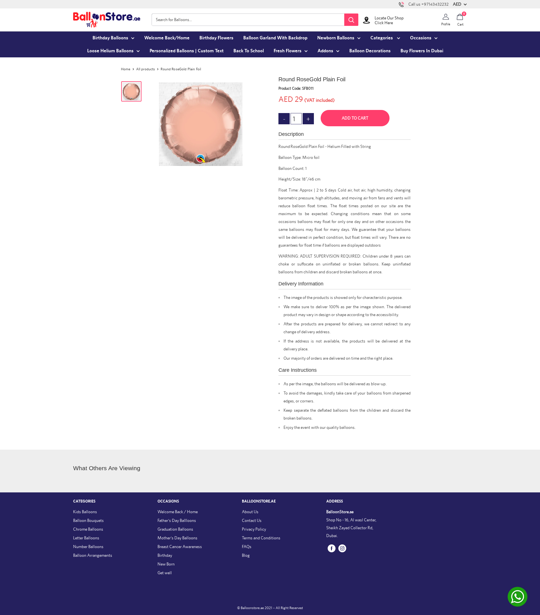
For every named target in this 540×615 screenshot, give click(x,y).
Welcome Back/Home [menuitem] (167, 37)
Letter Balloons (86, 537)
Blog (246, 555)
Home (125, 69)
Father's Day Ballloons (177, 520)
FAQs (246, 546)
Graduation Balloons (175, 529)
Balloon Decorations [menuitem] (370, 50)
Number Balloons (88, 546)
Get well (165, 572)
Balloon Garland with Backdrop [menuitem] (275, 37)
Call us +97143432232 (428, 4)
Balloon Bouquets (88, 520)
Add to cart (355, 118)
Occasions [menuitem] (420, 37)
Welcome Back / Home (178, 511)
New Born (166, 564)
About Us (250, 511)
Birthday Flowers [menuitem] (216, 37)
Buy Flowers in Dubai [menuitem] (421, 50)
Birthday (165, 555)
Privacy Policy (254, 529)
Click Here (384, 22)
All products (145, 69)
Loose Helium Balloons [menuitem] (110, 50)
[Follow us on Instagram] (342, 548)
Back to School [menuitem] (248, 50)
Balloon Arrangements (92, 555)
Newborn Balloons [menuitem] (335, 37)
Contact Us (252, 520)
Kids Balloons (85, 511)
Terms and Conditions (261, 537)
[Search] (351, 19)
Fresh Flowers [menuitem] (288, 50)
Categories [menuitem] (382, 37)
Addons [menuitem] (325, 50)
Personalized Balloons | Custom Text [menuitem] (187, 50)
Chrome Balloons (88, 529)
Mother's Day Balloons (177, 537)
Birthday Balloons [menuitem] (110, 37)
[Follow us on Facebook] (332, 548)
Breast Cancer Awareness (180, 546)
